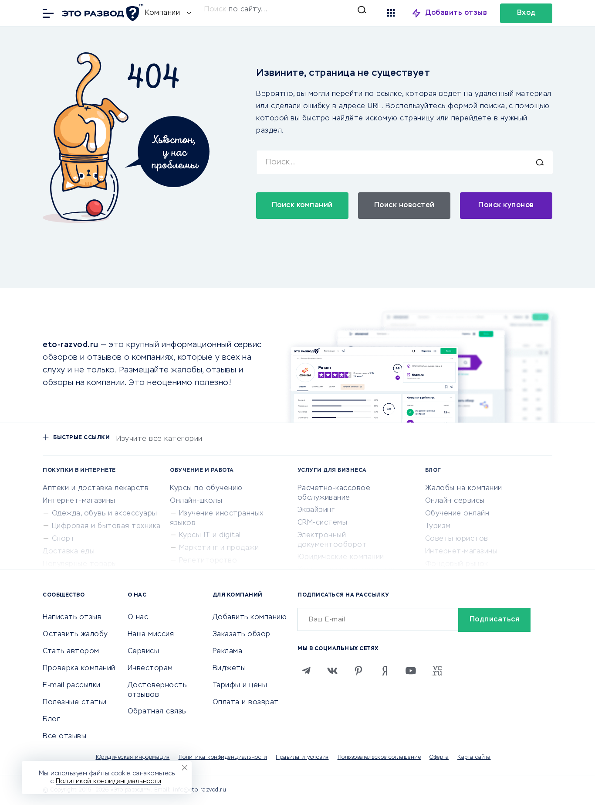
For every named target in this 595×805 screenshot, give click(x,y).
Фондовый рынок (456, 564)
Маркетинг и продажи (219, 548)
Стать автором (71, 651)
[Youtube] (410, 670)
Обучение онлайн (457, 513)
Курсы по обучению (206, 488)
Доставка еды (69, 551)
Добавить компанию (250, 617)
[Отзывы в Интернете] (101, 12)
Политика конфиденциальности (223, 757)
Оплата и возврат (246, 702)
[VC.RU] (437, 670)
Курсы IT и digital (210, 535)
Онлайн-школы (196, 501)
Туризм (438, 526)
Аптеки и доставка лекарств (96, 488)
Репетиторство (208, 560)
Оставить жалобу (75, 634)
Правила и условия (302, 757)
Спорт (63, 539)
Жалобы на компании (463, 488)
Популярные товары (80, 564)
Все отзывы (64, 736)
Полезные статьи (75, 702)
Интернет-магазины (79, 501)
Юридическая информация (133, 757)
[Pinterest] (358, 670)
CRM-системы (323, 522)
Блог (51, 719)
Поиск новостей (404, 205)
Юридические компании (341, 557)
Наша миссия (151, 634)
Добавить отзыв (456, 13)
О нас (138, 617)
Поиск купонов (506, 205)
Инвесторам (150, 668)
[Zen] (384, 670)
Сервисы (143, 651)
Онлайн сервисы (455, 501)
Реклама (228, 651)
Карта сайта (474, 757)
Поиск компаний (302, 205)
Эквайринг (316, 510)
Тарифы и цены (240, 685)
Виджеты (229, 668)
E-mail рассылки (72, 685)
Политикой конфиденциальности (108, 781)
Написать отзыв (72, 617)
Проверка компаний (79, 668)
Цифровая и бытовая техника (106, 526)
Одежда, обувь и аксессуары (104, 513)
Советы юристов (456, 539)
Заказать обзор (241, 634)
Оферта (439, 757)
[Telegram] (306, 670)
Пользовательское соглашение (379, 757)
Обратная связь (157, 711)
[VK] (332, 670)
